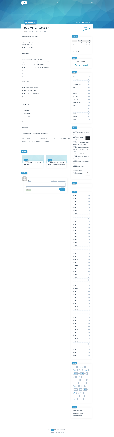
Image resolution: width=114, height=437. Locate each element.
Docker (76, 389)
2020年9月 (81, 242)
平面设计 (81, 113)
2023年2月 (81, 218)
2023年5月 (81, 210)
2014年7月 (81, 320)
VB (80, 389)
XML (75, 392)
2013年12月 (81, 329)
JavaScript (81, 392)
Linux (76, 367)
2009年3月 (81, 355)
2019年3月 (81, 282)
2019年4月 (81, 279)
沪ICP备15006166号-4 (61, 429)
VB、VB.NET (81, 96)
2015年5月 (81, 311)
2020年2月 (81, 253)
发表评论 (86, 29)
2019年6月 (81, 274)
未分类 (81, 76)
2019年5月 (81, 277)
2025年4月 (75, 36)
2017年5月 (81, 297)
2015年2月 (81, 314)
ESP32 (80, 376)
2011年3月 (81, 332)
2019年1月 (81, 285)
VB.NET (84, 379)
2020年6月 (81, 247)
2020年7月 (81, 245)
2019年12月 (81, 259)
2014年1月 (81, 326)
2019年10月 (81, 265)
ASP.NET (76, 383)
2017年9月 (81, 291)
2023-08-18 (87, 22)
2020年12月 (81, 236)
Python (81, 81)
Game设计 (81, 22)
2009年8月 (81, 343)
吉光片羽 (62, 432)
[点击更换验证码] (28, 190)
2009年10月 (81, 341)
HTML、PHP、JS (81, 99)
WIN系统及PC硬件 (81, 84)
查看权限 (85, 65)
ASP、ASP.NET (81, 108)
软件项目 (81, 119)
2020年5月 (81, 250)
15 (76, 46)
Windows (86, 370)
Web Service (77, 386)
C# (75, 376)
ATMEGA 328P (77, 379)
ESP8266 (76, 373)
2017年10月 (81, 288)
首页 (57, 2)
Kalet (24, 3)
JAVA (83, 395)
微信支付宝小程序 (81, 102)
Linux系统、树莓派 (81, 79)
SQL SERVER (83, 383)
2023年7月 (81, 204)
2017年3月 (81, 300)
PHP (81, 370)
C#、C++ (81, 90)
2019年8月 (81, 268)
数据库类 (81, 93)
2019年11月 (81, 262)
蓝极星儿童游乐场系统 (78, 413)
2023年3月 (81, 215)
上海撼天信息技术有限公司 (78, 410)
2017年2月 (81, 303)
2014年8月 (81, 317)
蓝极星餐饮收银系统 (77, 415)
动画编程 (81, 116)
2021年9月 (81, 224)
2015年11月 (81, 309)
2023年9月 (81, 198)
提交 (62, 189)
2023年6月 (81, 207)
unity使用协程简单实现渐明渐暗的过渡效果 (81, 162)
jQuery (75, 399)
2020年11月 (81, 239)
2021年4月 (81, 227)
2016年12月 (81, 306)
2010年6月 (81, 335)
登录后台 (78, 65)
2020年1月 (81, 256)
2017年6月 (81, 294)
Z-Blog (56, 432)
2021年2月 (81, 230)
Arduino (81, 87)
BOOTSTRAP (77, 395)
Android (81, 105)
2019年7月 (81, 271)
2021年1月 (81, 233)
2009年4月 (81, 352)
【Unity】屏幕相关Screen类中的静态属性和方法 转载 (81, 157)
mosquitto (81, 399)
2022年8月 (81, 221)
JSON (85, 389)
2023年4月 (81, 213)
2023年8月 (81, 201)
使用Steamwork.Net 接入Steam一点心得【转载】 (78, 138)
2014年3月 (81, 323)
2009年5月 (81, 349)
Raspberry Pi (82, 367)
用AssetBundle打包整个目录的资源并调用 (81, 133)
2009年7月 (81, 346)
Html (83, 386)
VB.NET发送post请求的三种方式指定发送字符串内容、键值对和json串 (81, 143)
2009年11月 (81, 338)
